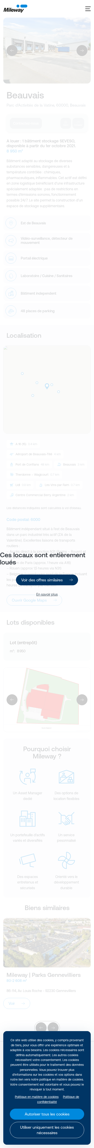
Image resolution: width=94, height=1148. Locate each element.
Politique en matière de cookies (37, 1097)
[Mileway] (15, 9)
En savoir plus (47, 594)
